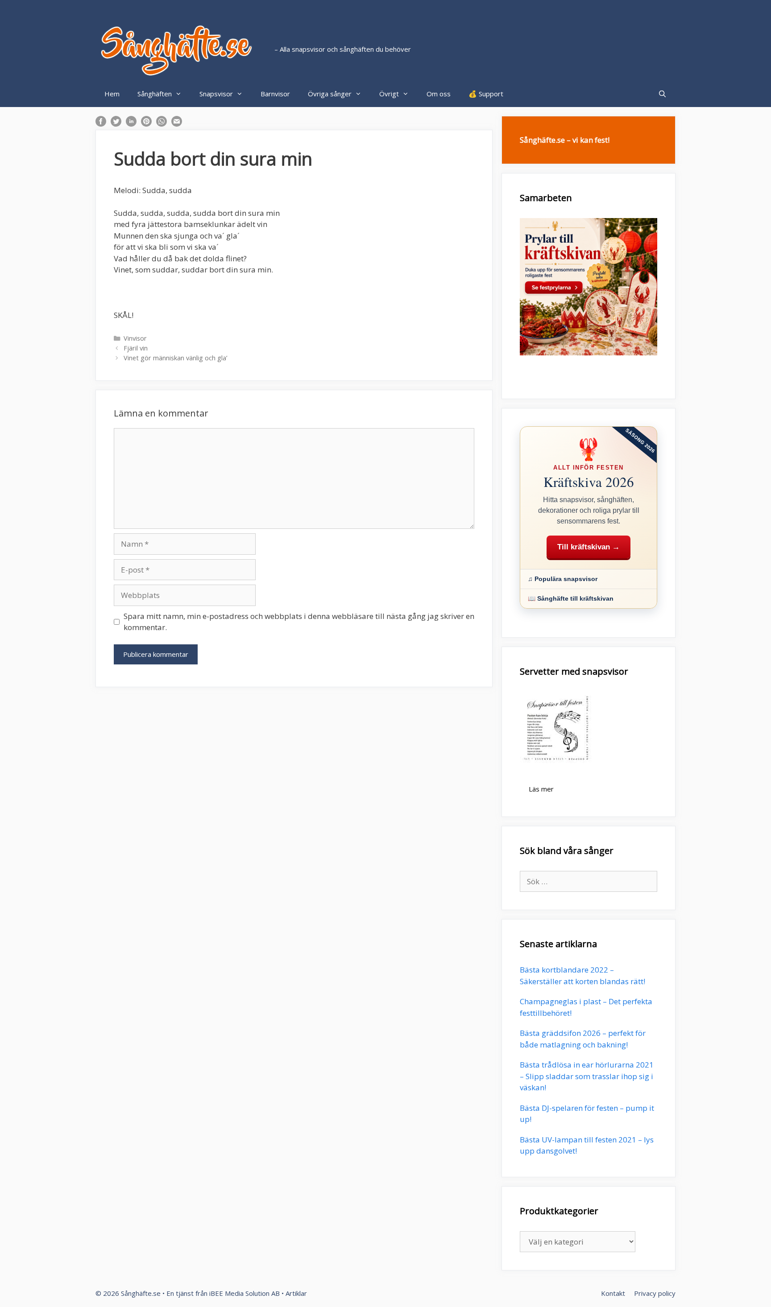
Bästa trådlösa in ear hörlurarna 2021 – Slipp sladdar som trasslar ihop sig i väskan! (587, 1076)
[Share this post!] (100, 124)
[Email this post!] (176, 124)
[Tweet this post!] (116, 124)
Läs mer (541, 788)
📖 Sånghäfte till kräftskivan (570, 598)
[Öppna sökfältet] (662, 93)
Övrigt (389, 93)
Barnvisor (275, 93)
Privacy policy (655, 1293)
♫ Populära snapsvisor (562, 578)
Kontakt (613, 1293)
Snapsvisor (216, 93)
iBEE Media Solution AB (244, 1293)
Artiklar (296, 1293)
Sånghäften (154, 93)
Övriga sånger (330, 93)
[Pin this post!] (146, 124)
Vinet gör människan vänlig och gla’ (175, 358)
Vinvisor (135, 338)
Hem (112, 93)
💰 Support (485, 93)
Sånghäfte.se (141, 1293)
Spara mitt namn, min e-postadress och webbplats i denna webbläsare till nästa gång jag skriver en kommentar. (299, 622)
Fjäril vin (136, 348)
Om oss (439, 93)
